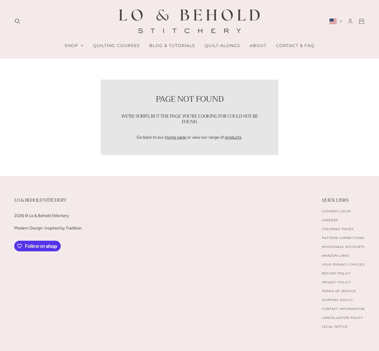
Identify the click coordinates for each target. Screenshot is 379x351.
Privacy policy (336, 282)
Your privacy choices (343, 264)
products (233, 137)
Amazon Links (335, 256)
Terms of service (339, 291)
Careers (330, 220)
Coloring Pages (338, 229)
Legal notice (335, 327)
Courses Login (336, 211)
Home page (175, 137)
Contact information (343, 309)
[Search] (17, 21)
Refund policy (336, 273)
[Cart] (361, 21)
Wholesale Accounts (343, 247)
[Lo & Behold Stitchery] (189, 21)
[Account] (350, 21)
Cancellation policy (342, 318)
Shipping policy (337, 300)
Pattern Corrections (343, 238)
